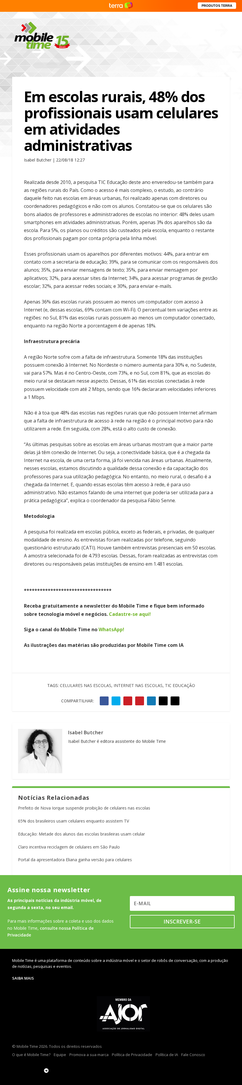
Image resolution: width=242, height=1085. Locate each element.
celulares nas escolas (85, 685)
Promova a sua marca (89, 1054)
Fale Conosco (193, 1054)
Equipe (60, 1054)
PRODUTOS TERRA (217, 5)
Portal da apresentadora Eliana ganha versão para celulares (75, 859)
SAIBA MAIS (23, 978)
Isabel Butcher (85, 732)
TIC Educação (180, 685)
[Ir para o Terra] (121, 5)
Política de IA (167, 1054)
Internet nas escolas (138, 685)
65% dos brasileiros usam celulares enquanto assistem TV (73, 821)
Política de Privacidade (132, 1054)
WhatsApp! (111, 629)
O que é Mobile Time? (31, 1054)
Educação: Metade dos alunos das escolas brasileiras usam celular (81, 834)
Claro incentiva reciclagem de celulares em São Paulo (69, 847)
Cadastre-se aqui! (130, 614)
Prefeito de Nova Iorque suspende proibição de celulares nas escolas (84, 808)
